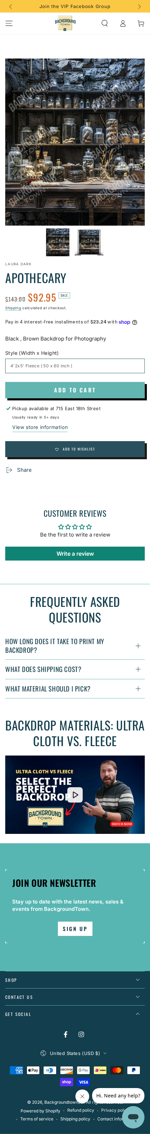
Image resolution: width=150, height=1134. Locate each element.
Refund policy (80, 1110)
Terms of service (36, 1118)
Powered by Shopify (40, 1110)
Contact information (117, 1118)
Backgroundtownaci (64, 1102)
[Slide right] (139, 6)
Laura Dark (18, 264)
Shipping (13, 308)
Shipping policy (75, 1118)
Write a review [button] (75, 553)
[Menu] (9, 23)
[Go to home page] (65, 23)
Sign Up (75, 928)
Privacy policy (115, 1110)
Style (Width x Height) (32, 353)
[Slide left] (11, 6)
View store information (40, 427)
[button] (105, 23)
